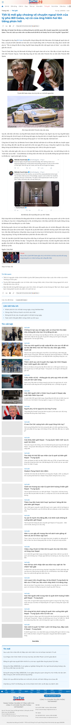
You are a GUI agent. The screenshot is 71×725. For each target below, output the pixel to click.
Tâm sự (31, 6)
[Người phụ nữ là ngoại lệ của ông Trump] (12, 413)
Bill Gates (20, 40)
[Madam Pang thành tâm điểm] (12, 475)
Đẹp (26, 6)
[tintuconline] (2, 6)
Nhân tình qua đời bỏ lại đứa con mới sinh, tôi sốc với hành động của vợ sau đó (30, 679)
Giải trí (21, 6)
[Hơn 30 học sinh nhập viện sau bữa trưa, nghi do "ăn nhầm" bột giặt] (12, 568)
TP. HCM (38, 713)
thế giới (15, 318)
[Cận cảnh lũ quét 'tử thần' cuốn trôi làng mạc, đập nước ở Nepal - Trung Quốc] (12, 631)
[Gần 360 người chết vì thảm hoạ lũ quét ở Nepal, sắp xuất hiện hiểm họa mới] (12, 397)
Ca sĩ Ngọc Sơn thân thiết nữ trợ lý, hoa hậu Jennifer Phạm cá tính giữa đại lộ (29, 657)
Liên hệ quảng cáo (52, 696)
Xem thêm (35, 641)
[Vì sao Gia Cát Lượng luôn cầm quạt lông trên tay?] (12, 428)
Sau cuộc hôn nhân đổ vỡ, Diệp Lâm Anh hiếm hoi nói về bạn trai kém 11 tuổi (29, 652)
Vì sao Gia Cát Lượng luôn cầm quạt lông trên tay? (44, 424)
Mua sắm (39, 6)
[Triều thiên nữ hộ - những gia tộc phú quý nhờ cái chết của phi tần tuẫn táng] (12, 381)
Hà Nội (38, 705)
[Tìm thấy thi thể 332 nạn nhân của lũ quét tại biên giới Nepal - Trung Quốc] (12, 459)
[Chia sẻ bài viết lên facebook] (3, 26)
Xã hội (7, 6)
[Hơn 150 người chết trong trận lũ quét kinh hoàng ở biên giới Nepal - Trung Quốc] (12, 600)
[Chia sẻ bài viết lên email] (10, 26)
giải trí (26, 315)
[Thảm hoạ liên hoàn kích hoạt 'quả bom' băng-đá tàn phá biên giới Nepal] (12, 506)
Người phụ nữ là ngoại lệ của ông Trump (40, 409)
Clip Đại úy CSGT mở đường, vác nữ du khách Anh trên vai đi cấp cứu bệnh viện (30, 684)
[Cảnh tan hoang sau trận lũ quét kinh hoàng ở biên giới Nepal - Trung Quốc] (12, 491)
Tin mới (6, 649)
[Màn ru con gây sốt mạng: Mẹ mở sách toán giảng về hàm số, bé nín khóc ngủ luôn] (12, 537)
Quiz (68, 691)
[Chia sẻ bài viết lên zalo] (6, 26)
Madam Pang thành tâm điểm (36, 471)
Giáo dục (63, 6)
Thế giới (47, 6)
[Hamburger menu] (3, 2)
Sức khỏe (54, 6)
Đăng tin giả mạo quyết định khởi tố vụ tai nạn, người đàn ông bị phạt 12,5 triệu (30, 661)
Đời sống (14, 6)
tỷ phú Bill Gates (22, 300)
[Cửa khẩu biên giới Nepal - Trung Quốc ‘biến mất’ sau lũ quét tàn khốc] (12, 444)
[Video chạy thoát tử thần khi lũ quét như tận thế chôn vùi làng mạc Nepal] (12, 553)
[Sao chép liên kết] (13, 26)
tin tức (15, 309)
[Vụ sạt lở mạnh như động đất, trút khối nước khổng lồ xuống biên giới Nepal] (12, 522)
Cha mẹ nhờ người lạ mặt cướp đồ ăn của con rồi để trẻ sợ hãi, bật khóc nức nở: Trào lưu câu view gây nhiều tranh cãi (46, 348)
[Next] (70, 6)
